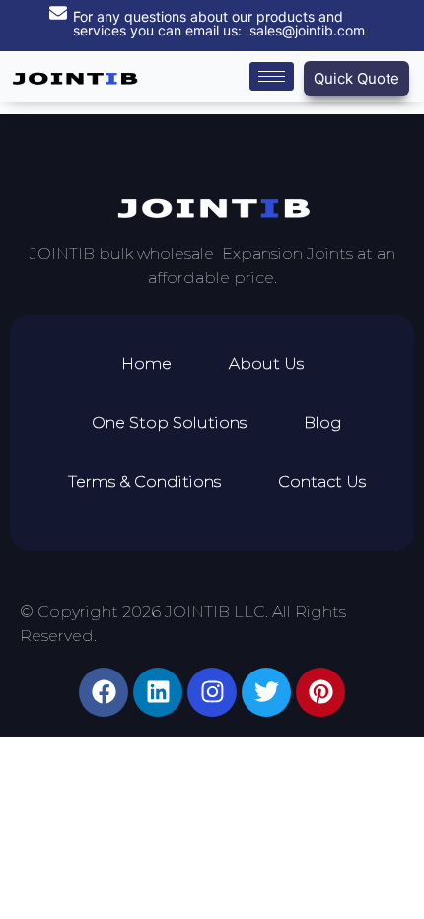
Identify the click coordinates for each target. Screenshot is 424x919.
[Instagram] (212, 692)
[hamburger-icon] (271, 76)
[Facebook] (103, 692)
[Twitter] (266, 692)
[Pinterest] (320, 692)
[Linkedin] (157, 692)
